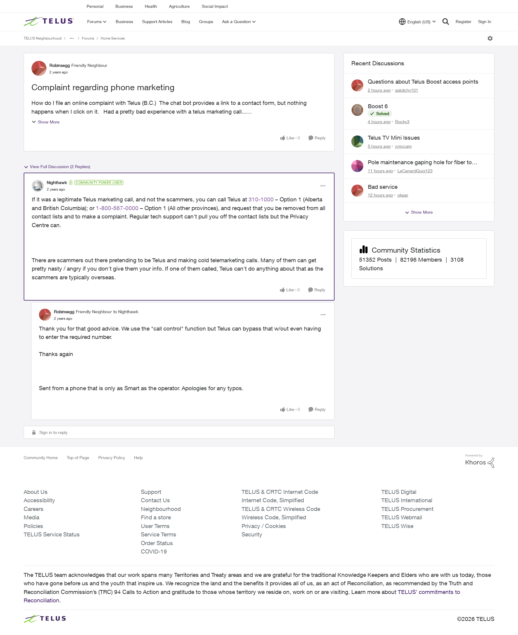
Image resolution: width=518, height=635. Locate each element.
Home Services (113, 38)
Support (151, 491)
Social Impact (215, 6)
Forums (88, 38)
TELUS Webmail (401, 517)
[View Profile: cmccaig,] (357, 141)
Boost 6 (378, 106)
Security (252, 534)
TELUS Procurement (407, 509)
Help (138, 457)
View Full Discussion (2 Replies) (60, 166)
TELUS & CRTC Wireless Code (281, 509)
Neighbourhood (161, 509)
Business (124, 6)
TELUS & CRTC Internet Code (280, 491)
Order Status (157, 543)
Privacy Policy (111, 457)
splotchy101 (406, 90)
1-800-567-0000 (116, 208)
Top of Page (78, 457)
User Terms (155, 526)
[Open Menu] (490, 38)
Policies (33, 526)
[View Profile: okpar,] (357, 191)
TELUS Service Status (52, 534)
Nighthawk (57, 182)
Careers (33, 509)
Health (151, 6)
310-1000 (261, 199)
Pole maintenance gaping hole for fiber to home (420, 162)
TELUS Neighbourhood (42, 38)
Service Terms (158, 534)
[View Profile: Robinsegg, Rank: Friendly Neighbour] (38, 68)
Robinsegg (59, 65)
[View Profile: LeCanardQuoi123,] (357, 166)
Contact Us (155, 500)
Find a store (156, 517)
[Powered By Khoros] (480, 461)
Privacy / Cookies (264, 526)
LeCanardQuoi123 (415, 170)
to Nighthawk (125, 311)
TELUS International (406, 500)
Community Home (41, 457)
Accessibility (39, 500)
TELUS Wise (397, 526)
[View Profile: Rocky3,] (357, 110)
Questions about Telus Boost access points (423, 81)
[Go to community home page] (49, 21)
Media (31, 517)
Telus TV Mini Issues (394, 137)
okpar (402, 194)
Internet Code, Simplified (273, 500)
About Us (36, 491)
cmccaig (403, 146)
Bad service (382, 186)
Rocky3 (402, 121)
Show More (49, 121)
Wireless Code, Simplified (274, 517)
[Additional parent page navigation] (71, 38)
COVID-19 (154, 551)
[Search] (445, 21)
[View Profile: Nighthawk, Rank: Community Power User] (38, 186)
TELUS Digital (398, 491)
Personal (95, 6)
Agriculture (179, 6)
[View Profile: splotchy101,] (357, 85)
